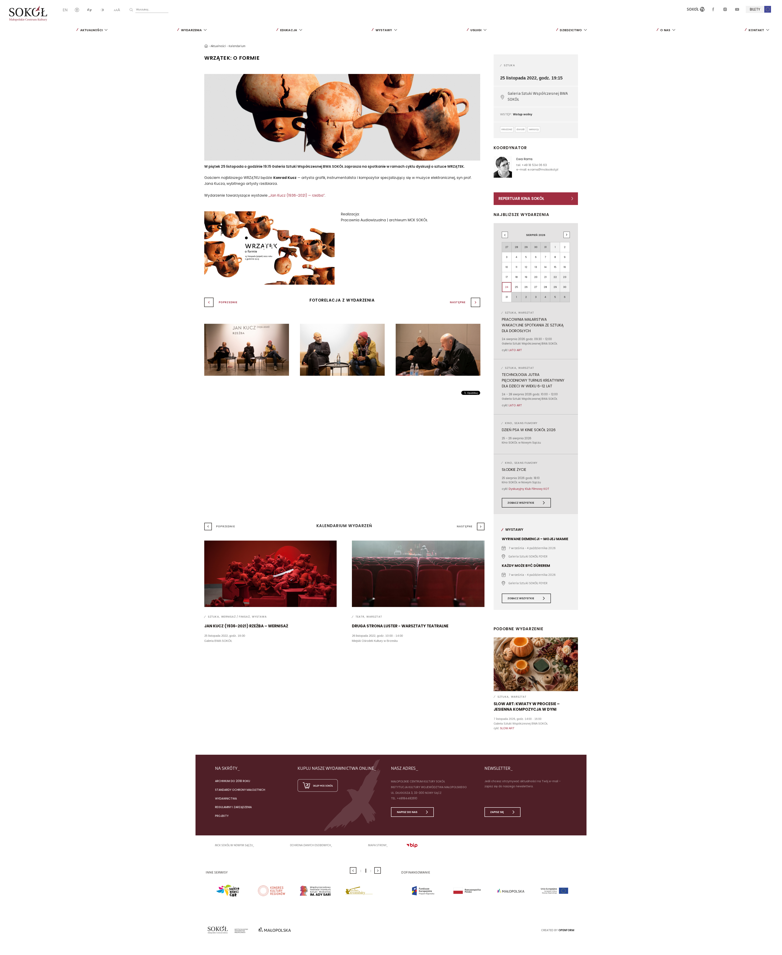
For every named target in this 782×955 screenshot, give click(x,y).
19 (526, 277)
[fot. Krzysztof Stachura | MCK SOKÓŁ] (246, 350)
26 (526, 287)
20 (535, 277)
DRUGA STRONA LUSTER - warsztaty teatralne (400, 626)
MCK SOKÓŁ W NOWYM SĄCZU (234, 845)
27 (535, 287)
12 (526, 267)
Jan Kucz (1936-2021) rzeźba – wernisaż (246, 626)
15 (555, 267)
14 (545, 267)
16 (564, 267)
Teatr (360, 616)
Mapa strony (377, 845)
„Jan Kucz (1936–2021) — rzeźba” (297, 195)
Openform (566, 930)
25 (516, 287)
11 (516, 267)
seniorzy (534, 129)
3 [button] (370, 871)
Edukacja (288, 30)
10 (506, 267)
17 (507, 277)
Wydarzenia (191, 30)
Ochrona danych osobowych (310, 845)
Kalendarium (236, 46)
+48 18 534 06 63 (534, 165)
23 (564, 277)
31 (506, 297)
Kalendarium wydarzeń (344, 526)
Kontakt (756, 30)
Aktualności (91, 30)
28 (545, 287)
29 (555, 287)
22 (555, 277)
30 (564, 287)
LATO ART (515, 350)
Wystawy (384, 30)
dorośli (520, 129)
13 (536, 267)
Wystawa (259, 616)
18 (516, 277)
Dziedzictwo (571, 30)
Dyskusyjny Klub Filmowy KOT (529, 489)
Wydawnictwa (226, 798)
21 (545, 277)
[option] (342, 117)
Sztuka (509, 65)
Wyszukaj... (143, 9)
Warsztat (519, 696)
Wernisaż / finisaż (235, 616)
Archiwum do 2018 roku (232, 781)
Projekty (221, 816)
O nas (665, 30)
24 (506, 287)
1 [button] (360, 871)
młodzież (506, 129)
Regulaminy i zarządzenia (233, 807)
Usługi (475, 30)
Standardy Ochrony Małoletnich (240, 790)
